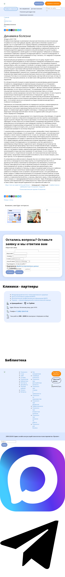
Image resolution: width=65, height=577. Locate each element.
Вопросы (23, 392)
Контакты (24, 383)
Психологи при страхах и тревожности (36, 390)
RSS (5, 26)
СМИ (22, 376)
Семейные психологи (35, 376)
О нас (22, 374)
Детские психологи (36, 8)
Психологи (24, 372)
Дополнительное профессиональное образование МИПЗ (29, 298)
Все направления (24, 8)
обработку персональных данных (27, 266)
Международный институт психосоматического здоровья (30, 295)
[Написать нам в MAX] (32, 511)
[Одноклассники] (7, 30)
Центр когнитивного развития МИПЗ (23, 296)
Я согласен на (23, 266)
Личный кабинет (39, 3)
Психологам (24, 379)
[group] (14, 216)
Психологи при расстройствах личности (37, 382)
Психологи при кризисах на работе (35, 418)
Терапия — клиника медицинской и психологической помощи (31, 300)
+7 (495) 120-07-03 (22, 311)
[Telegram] (20, 30)
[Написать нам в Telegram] (32, 576)
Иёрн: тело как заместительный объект (17, 185)
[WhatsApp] (16, 30)
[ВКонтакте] (5, 30)
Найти (4, 445)
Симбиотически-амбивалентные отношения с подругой (40, 186)
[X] (12, 30)
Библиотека (24, 381)
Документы (24, 385)
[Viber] (14, 30)
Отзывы (23, 377)
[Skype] (18, 30)
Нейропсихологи (37, 406)
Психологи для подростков (27, 12)
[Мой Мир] (9, 30)
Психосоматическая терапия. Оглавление (32, 189)
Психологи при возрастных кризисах (36, 410)
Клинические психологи (26, 15)
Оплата (23, 390)
